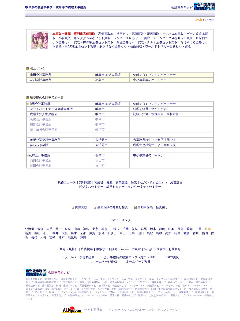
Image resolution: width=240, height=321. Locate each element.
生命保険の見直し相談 (112, 207)
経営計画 (176, 182)
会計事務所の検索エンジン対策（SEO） (131, 257)
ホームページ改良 (138, 261)
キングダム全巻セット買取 (92, 38)
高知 (168, 233)
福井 (55, 233)
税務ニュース (67, 182)
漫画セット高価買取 (130, 34)
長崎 (34, 237)
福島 (86, 229)
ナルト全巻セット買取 (162, 42)
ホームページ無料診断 (79, 257)
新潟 (28, 233)
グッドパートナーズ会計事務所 (51, 109)
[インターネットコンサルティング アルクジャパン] (72, 312)
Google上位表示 (154, 249)
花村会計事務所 (40, 80)
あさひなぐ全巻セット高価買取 (120, 46)
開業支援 (122, 182)
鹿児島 (72, 237)
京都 (83, 233)
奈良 (101, 233)
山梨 (171, 229)
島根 (159, 233)
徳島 (177, 233)
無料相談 (85, 182)
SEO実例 (173, 257)
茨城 (135, 229)
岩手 (49, 229)
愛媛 (187, 233)
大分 (43, 237)
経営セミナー (115, 186)
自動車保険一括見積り (153, 207)
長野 (180, 229)
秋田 (59, 229)
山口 (141, 233)
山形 (77, 229)
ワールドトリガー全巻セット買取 (168, 46)
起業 (134, 182)
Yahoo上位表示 (130, 249)
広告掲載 (87, 249)
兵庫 (74, 233)
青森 (40, 229)
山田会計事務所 (40, 75)
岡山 (123, 233)
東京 (95, 229)
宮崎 (52, 237)
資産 (109, 182)
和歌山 (111, 233)
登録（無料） (69, 249)
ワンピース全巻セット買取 (131, 38)
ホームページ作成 (105, 261)
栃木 (153, 229)
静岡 (162, 229)
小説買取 (65, 38)
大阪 (65, 233)
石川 (46, 233)
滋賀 (92, 233)
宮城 (68, 229)
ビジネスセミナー (91, 186)
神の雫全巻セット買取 (98, 42)
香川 (196, 233)
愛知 (190, 229)
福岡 (205, 233)
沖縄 (83, 237)
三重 (199, 229)
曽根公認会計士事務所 (45, 140)
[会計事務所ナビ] (204, 9)
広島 (132, 233)
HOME (113, 220)
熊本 (62, 237)
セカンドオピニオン (153, 182)
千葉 (126, 229)
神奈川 (105, 229)
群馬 (144, 229)
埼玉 (116, 229)
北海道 (29, 229)
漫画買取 (153, 34)
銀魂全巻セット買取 (130, 42)
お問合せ (175, 249)
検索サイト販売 (106, 249)
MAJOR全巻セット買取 (80, 46)
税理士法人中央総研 (43, 114)
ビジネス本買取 (173, 34)
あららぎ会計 (39, 145)
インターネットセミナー (144, 186)
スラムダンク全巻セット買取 (173, 38)
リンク (126, 220)
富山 (37, 233)
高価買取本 (105, 34)
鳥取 (150, 233)
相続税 (98, 182)
